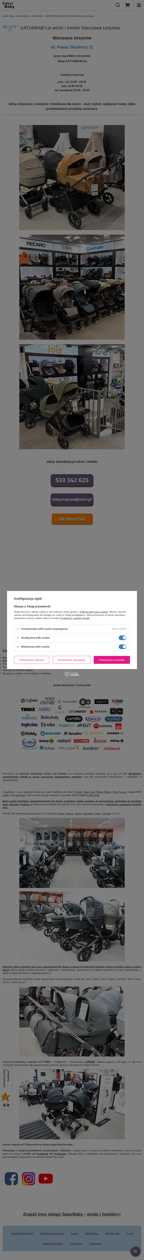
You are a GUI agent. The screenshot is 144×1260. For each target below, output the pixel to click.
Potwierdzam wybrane (31, 659)
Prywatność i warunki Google (75, 618)
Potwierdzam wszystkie (112, 659)
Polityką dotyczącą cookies (94, 612)
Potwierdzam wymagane (71, 659)
